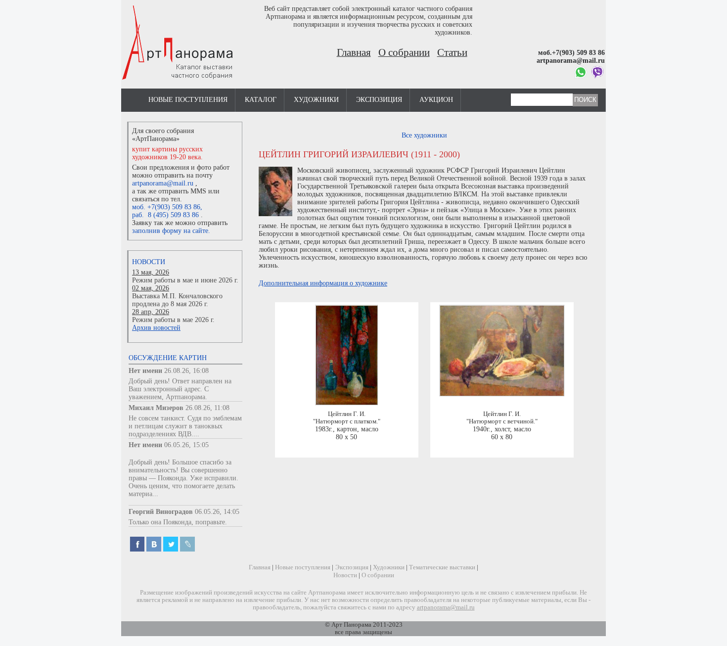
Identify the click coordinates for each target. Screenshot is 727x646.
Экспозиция (379, 99)
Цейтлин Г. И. (346, 414)
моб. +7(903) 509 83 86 (166, 207)
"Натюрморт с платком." (346, 421)
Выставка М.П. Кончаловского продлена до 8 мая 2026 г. (177, 300)
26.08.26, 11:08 (207, 408)
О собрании (404, 52)
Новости (148, 262)
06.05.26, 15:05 (186, 445)
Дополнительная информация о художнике (323, 283)
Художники (316, 99)
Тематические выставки (442, 567)
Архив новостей (156, 327)
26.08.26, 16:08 (186, 370)
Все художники (424, 135)
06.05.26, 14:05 (217, 511)
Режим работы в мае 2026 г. (173, 319)
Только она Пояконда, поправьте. (178, 522)
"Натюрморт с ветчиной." (502, 421)
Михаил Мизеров (156, 408)
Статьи (452, 52)
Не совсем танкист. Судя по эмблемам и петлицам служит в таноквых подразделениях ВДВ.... (185, 426)
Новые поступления (187, 99)
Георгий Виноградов (161, 511)
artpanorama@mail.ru (162, 183)
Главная (354, 52)
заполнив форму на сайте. (171, 230)
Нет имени (145, 370)
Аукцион (436, 99)
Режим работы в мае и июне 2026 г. (185, 280)
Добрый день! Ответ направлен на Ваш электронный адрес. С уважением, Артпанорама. (180, 389)
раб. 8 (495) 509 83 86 (165, 215)
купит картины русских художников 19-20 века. (167, 153)
